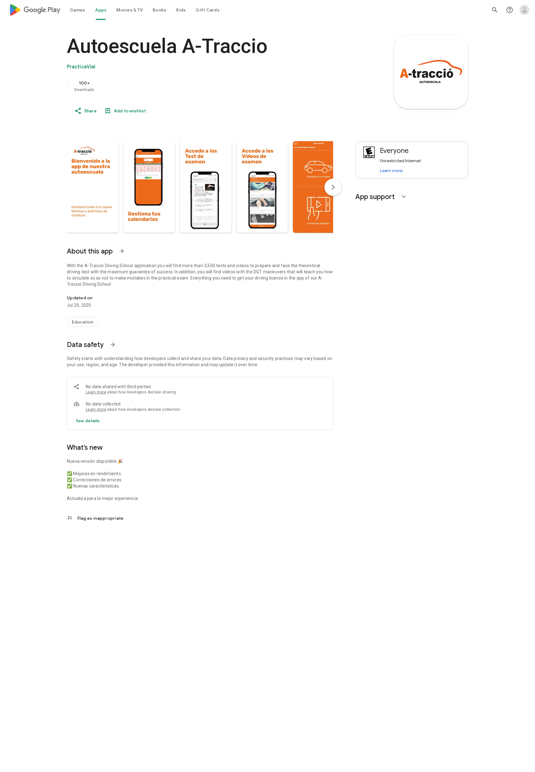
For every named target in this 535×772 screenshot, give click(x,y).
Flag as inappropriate (95, 518)
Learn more (96, 392)
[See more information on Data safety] (112, 344)
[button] (93, 187)
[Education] (82, 322)
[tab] (77, 10)
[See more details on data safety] (87, 420)
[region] (191, 86)
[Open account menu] (524, 9)
